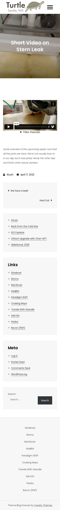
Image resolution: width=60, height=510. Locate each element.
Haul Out (44, 200)
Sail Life (15, 315)
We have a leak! (19, 190)
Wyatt (10, 174)
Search (12, 394)
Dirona (14, 278)
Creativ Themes (43, 505)
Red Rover (16, 285)
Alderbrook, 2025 (20, 244)
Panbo (14, 321)
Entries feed (17, 362)
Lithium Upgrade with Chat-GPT (29, 238)
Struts (14, 220)
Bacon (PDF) (18, 327)
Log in (14, 355)
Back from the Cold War (24, 226)
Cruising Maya (19, 303)
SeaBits (15, 291)
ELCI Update (17, 232)
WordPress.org (19, 374)
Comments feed (20, 368)
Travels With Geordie (22, 309)
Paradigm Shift (19, 297)
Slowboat (16, 272)
